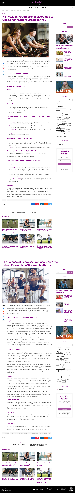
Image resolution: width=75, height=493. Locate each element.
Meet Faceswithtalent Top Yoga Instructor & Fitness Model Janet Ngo (68, 311)
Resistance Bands (60, 123)
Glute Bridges (62, 109)
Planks (61, 119)
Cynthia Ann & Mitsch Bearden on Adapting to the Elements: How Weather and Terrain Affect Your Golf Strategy (44, 246)
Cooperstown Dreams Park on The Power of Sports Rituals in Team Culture (27, 246)
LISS (24, 199)
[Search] (72, 7)
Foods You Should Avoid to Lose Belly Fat (64, 291)
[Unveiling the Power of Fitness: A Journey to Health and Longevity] (59, 297)
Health (58, 111)
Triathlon (68, 131)
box (60, 345)
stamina (63, 127)
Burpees (66, 345)
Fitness (60, 107)
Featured (5, 13)
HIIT (21, 199)
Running (61, 125)
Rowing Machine (68, 123)
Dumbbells (68, 101)
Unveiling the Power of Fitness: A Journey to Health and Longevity (68, 297)
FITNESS (31, 7)
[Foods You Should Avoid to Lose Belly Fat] (64, 284)
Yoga (64, 136)
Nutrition (67, 117)
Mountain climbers (60, 117)
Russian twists (68, 125)
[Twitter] (3, 71)
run (57, 125)
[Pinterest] (3, 69)
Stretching (67, 129)
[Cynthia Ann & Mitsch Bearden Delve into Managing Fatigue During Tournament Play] (10, 223)
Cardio (70, 99)
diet (63, 101)
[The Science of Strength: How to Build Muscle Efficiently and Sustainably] (44, 223)
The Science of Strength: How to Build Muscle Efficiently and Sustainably (44, 231)
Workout (45, 199)
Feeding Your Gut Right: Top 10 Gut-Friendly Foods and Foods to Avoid (68, 320)
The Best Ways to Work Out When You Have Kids (68, 59)
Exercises (65, 104)
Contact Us (68, 2)
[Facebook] (3, 63)
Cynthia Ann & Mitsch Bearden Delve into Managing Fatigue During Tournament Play (9, 231)
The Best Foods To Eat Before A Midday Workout (68, 52)
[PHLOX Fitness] (37, 3)
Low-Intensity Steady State (32, 199)
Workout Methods (43, 433)
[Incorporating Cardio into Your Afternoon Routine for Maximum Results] (59, 74)
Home (3, 10)
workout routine (59, 136)
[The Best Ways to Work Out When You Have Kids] (59, 60)
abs (57, 99)
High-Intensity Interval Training (13, 199)
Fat (68, 104)
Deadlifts (59, 101)
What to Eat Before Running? (19, 444)
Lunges (62, 115)
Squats (58, 127)
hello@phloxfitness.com (6, 490)
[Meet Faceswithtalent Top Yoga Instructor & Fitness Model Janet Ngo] (59, 310)
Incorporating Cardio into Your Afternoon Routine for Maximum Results (68, 74)
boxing (63, 345)
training (40, 199)
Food (58, 109)
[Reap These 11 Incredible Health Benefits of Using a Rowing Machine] (59, 66)
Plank (58, 119)
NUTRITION (37, 7)
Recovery (64, 121)
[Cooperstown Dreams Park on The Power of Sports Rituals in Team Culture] (27, 238)
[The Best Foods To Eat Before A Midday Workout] (59, 53)
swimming (59, 131)
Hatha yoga (68, 109)
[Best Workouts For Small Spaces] (59, 304)
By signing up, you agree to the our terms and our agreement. (64, 168)
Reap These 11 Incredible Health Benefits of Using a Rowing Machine (68, 66)
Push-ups (59, 121)
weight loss (59, 133)
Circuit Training (6, 433)
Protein (66, 119)
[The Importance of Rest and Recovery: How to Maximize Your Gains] (64, 39)
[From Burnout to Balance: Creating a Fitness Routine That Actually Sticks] (10, 238)
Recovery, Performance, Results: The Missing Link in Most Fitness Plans (26, 231)
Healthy (63, 111)
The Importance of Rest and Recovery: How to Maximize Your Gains (64, 47)
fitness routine (67, 352)
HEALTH (44, 7)
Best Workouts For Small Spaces (68, 304)
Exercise (59, 104)
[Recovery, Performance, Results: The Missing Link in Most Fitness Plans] (27, 223)
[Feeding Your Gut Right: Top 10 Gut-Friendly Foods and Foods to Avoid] (59, 319)
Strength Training (60, 129)
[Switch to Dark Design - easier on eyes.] (70, 7)
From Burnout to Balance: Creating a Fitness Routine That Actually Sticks (10, 246)
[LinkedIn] (3, 74)
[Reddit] (3, 66)
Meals (66, 115)
